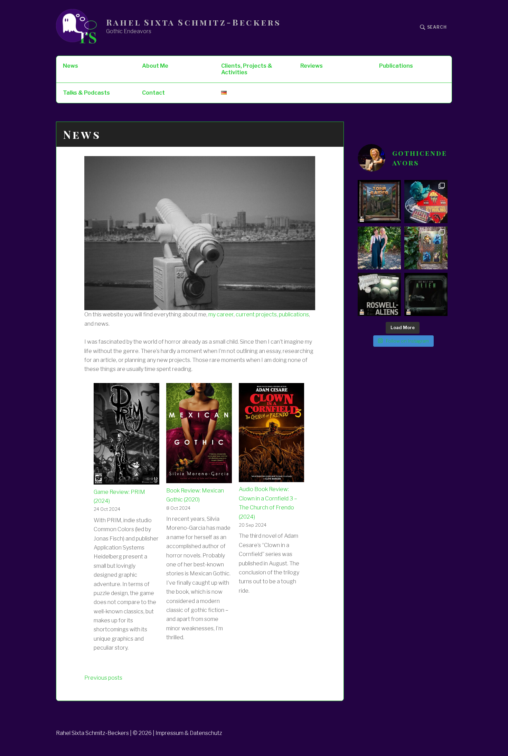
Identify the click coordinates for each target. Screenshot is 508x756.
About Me (155, 66)
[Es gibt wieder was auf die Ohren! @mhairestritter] (426, 294)
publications (294, 314)
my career (221, 314)
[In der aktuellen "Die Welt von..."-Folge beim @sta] (379, 201)
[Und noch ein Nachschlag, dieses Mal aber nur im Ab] (379, 294)
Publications (396, 66)
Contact (153, 92)
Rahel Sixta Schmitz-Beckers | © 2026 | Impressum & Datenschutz (139, 733)
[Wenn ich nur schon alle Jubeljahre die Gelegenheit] (379, 248)
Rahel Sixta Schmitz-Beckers (193, 22)
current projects (256, 314)
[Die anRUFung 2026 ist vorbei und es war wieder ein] (426, 201)
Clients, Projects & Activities (246, 69)
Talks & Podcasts (86, 92)
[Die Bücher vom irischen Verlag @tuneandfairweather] (426, 248)
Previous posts (103, 677)
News (70, 66)
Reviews (311, 66)
